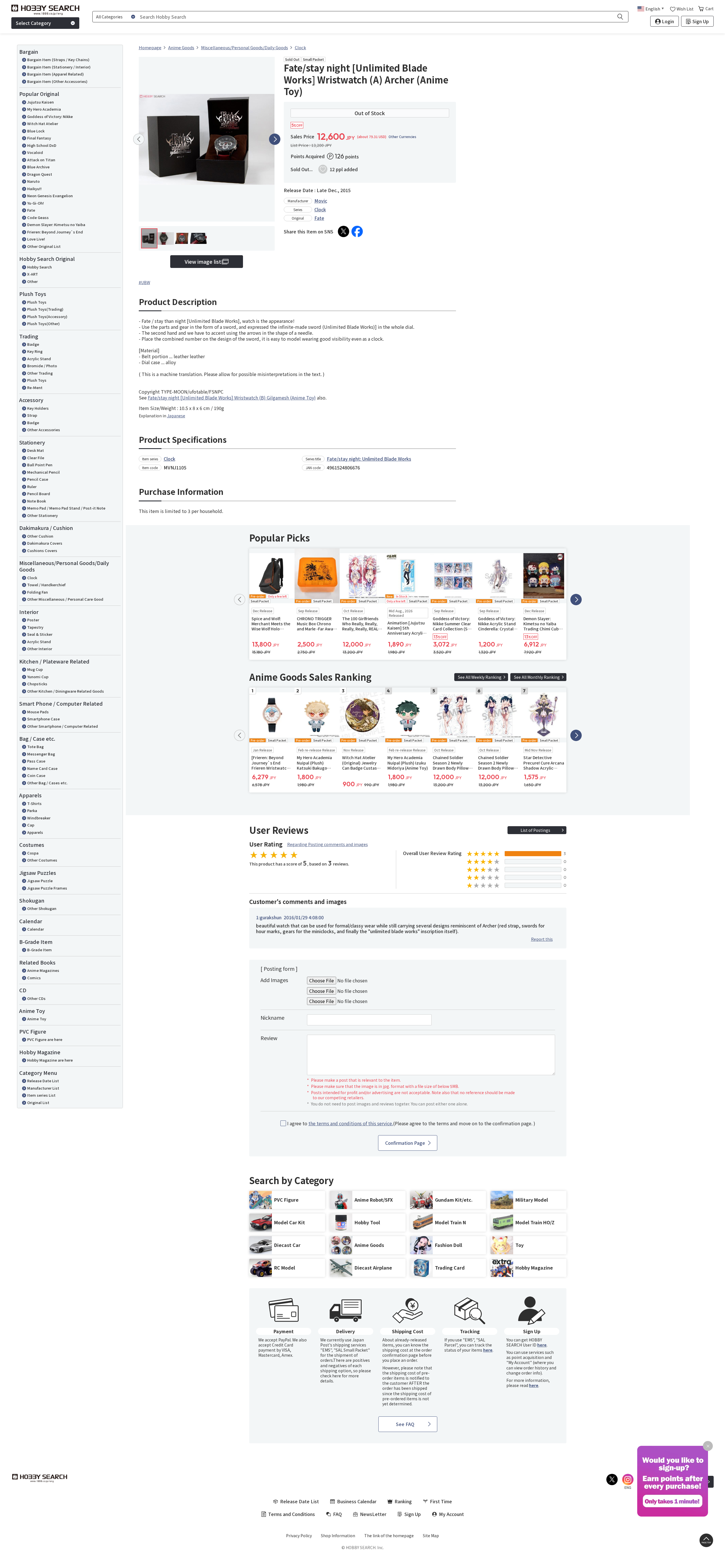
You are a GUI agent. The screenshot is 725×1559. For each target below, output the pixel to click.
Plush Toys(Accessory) (47, 316)
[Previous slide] (138, 139)
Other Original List (44, 246)
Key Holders (38, 408)
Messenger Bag (41, 754)
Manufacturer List (43, 1088)
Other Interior (39, 648)
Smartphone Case (43, 718)
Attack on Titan (41, 159)
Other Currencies (402, 136)
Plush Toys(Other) (43, 323)
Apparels (35, 832)
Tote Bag (35, 746)
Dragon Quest (39, 174)
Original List (38, 1102)
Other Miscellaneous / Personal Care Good (65, 599)
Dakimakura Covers (44, 543)
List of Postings (535, 830)
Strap (32, 415)
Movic (320, 200)
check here (330, 1375)
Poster (33, 619)
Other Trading (40, 373)
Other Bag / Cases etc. (47, 782)
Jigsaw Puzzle (40, 880)
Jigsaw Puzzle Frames (47, 888)
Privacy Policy (299, 1535)
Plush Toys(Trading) (45, 309)
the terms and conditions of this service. (350, 1123)
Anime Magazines (43, 970)
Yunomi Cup (37, 676)
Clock (32, 577)
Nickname (272, 1017)
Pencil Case (37, 479)
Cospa (33, 853)
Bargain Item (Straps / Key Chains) (58, 59)
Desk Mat (35, 450)
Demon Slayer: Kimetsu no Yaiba (56, 224)
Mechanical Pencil (43, 472)
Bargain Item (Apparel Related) (55, 74)
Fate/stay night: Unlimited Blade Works (369, 458)
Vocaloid (35, 152)
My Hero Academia (44, 109)
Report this (542, 939)
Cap (30, 825)
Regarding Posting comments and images (327, 844)
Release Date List (43, 1080)
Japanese (176, 415)
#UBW (144, 282)
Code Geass (38, 217)
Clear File (35, 457)
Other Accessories (43, 429)
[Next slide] (274, 139)
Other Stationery (42, 515)
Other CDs (36, 998)
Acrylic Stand (39, 358)
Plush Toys (36, 302)
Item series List (41, 1095)
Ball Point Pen (39, 464)
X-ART (32, 274)
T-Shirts (34, 803)
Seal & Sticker (39, 634)
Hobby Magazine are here (50, 1060)
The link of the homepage (389, 1535)
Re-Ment (34, 387)
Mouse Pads (38, 711)
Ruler (32, 486)
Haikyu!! (34, 188)
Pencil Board (38, 493)
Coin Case (36, 775)
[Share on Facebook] (357, 231)
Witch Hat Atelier (42, 123)
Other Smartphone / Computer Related (62, 726)
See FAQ (405, 1424)
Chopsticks (37, 683)
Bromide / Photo (42, 365)
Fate (31, 210)
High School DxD (41, 145)
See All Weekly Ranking (480, 677)
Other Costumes (42, 860)
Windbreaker (38, 818)
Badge (33, 344)
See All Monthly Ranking (537, 677)
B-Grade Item (39, 949)
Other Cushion (40, 536)
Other (32, 281)
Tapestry (35, 627)
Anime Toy (36, 1018)
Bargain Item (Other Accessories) (57, 81)
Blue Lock (35, 131)
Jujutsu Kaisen (40, 102)
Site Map (431, 1535)
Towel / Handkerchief (46, 584)
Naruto (33, 181)
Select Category (33, 23)
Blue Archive (38, 166)
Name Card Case (42, 768)
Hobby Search (39, 267)
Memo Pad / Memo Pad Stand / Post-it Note (66, 508)
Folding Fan (37, 592)
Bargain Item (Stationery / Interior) (59, 67)
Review (269, 1038)
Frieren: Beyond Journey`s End (55, 232)
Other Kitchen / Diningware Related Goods (65, 691)
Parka (32, 810)
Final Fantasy (39, 138)
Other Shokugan (41, 908)
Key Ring (34, 351)
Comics (34, 977)
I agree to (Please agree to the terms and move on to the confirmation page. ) (411, 1123)
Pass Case (36, 761)
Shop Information (338, 1535)
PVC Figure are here (44, 1039)
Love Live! (36, 239)
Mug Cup (35, 669)
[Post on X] (343, 231)
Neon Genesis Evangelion (50, 195)
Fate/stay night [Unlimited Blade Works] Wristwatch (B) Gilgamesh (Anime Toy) (232, 397)
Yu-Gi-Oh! (35, 203)
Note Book (36, 501)
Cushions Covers (42, 550)
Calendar (35, 929)
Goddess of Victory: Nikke (50, 116)
